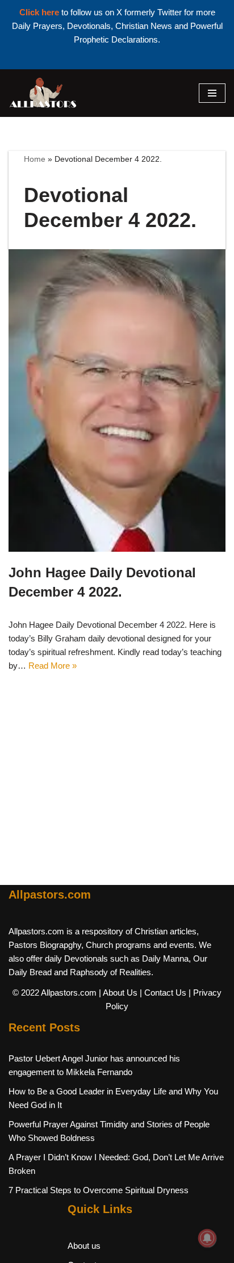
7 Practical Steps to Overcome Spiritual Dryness (99, 1190)
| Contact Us (163, 992)
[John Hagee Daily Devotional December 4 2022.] (117, 400)
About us (84, 1246)
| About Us (118, 992)
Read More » (52, 665)
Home (34, 158)
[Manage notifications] (207, 1238)
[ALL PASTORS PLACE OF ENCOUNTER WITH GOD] (43, 93)
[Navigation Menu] (212, 93)
